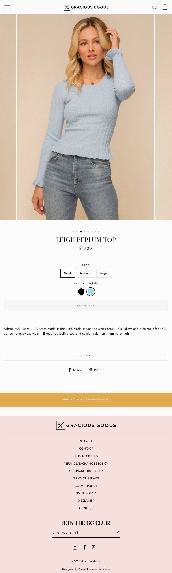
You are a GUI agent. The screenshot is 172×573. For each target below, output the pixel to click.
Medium (85, 273)
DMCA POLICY (86, 493)
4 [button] (85, 232)
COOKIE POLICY (86, 485)
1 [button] (74, 232)
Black (81, 292)
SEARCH (86, 441)
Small (68, 273)
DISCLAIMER (85, 500)
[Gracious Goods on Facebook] (84, 547)
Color (86, 283)
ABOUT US (86, 508)
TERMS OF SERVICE (86, 478)
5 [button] (88, 232)
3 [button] (81, 232)
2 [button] (77, 232)
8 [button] (99, 232)
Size (86, 265)
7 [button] (96, 232)
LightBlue (91, 292)
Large (104, 273)
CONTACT (86, 448)
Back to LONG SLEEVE (89, 399)
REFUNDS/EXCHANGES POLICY (86, 463)
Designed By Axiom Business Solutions (86, 569)
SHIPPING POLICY (86, 456)
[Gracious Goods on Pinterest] (93, 547)
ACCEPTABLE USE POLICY (86, 471)
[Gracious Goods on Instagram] (75, 547)
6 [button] (92, 232)
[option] (86, 120)
